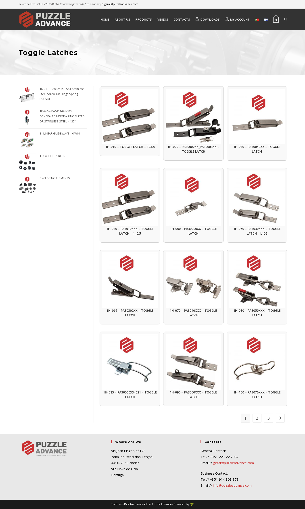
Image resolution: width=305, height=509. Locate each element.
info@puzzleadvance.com (232, 485)
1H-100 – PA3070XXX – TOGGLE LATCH (257, 394)
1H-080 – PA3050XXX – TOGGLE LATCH (257, 312)
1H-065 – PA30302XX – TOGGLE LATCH (130, 312)
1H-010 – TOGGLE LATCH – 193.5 (130, 147)
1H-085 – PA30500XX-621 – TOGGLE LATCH (130, 394)
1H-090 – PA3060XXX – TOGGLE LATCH (193, 394)
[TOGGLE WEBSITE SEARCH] (286, 19)
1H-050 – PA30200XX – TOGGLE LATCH (193, 231)
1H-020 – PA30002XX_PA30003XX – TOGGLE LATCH (193, 149)
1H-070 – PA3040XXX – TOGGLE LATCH (193, 312)
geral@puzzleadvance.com (121, 4)
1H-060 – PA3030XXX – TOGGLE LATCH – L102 (257, 231)
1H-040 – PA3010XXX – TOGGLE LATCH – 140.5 (130, 231)
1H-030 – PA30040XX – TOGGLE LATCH (256, 149)
